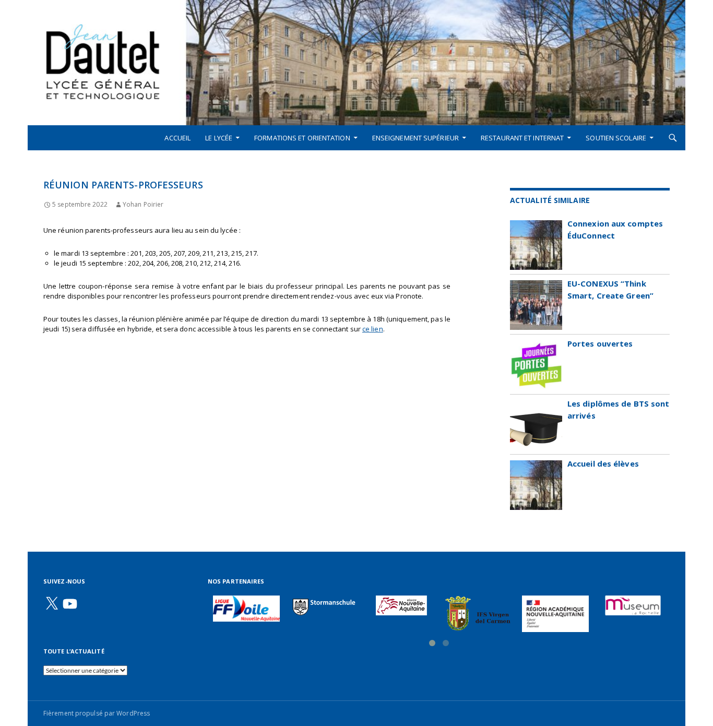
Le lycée (218, 137)
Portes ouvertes (600, 343)
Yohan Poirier (143, 204)
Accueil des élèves (603, 463)
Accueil (177, 137)
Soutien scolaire (616, 137)
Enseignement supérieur (415, 137)
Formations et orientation (302, 137)
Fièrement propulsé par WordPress (96, 713)
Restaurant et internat (522, 137)
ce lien (372, 329)
